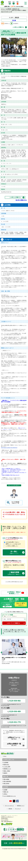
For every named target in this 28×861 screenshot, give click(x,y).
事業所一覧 (6, 791)
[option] (14, 651)
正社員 (14, 20)
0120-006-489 (15, 711)
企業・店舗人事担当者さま (6, 821)
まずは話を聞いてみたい (13, 542)
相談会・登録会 (7, 770)
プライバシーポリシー (9, 805)
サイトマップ (18, 808)
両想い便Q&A (6, 783)
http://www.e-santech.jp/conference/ (9, 447)
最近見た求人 (6, 764)
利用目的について (20, 805)
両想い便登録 (6, 779)
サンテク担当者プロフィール (10, 796)
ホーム (5, 756)
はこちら (14, 592)
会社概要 (5, 789)
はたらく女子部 (4, 819)
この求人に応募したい (12, 546)
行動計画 (10, 808)
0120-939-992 (15, 701)
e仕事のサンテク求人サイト (7, 816)
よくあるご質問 (7, 766)
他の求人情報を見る (21, 200)
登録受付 (5, 773)
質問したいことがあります (13, 544)
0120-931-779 (15, 722)
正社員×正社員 (4, 818)
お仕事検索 (6, 762)
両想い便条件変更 (7, 781)
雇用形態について (7, 768)
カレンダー (20, 604)
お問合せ (5, 793)
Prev (1, 652)
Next (27, 652)
